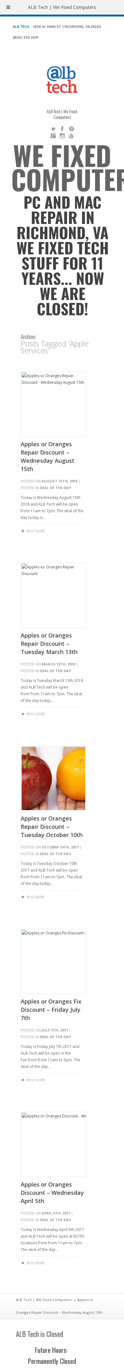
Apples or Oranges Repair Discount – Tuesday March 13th (49, 644)
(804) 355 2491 (25, 37)
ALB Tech (21, 26)
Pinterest (71, 128)
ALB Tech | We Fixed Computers (44, 1299)
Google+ (53, 135)
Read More (35, 530)
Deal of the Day (55, 487)
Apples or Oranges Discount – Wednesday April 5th (52, 1193)
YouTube (71, 135)
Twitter (53, 128)
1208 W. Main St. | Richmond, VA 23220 (67, 26)
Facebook (62, 128)
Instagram (62, 135)
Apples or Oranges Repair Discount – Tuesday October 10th (52, 827)
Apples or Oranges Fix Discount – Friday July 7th (51, 1010)
